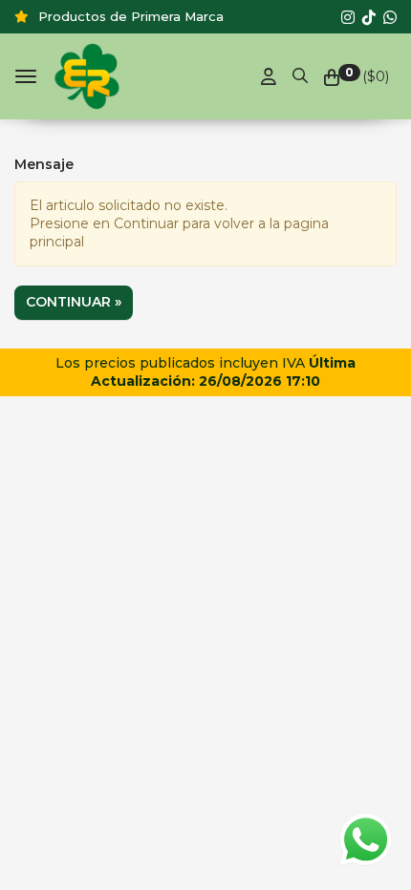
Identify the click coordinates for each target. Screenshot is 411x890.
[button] (300, 72)
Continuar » (73, 301)
